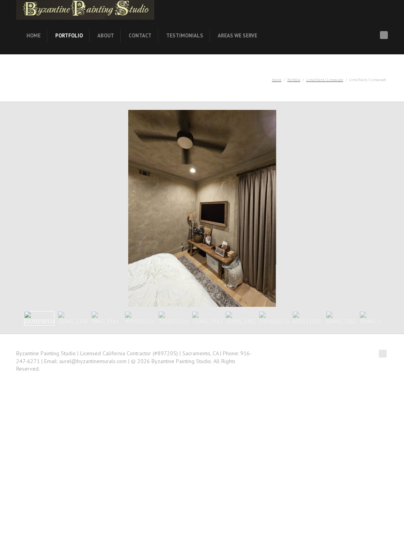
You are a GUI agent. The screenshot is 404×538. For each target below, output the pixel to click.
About (105, 35)
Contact (140, 35)
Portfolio (69, 35)
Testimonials (184, 35)
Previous (7, 208)
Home (33, 35)
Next (397, 208)
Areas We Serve (237, 35)
